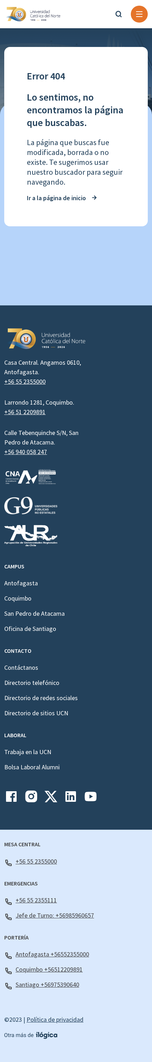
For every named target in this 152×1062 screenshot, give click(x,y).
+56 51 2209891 (25, 412)
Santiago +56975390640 (47, 984)
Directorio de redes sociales (41, 698)
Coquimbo (17, 598)
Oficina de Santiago (30, 629)
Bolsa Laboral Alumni (32, 767)
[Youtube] (90, 799)
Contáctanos (21, 667)
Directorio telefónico (31, 683)
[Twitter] (51, 799)
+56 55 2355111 (36, 900)
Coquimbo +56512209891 (49, 969)
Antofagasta (21, 583)
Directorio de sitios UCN (36, 713)
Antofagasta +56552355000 (52, 954)
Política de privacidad (55, 1019)
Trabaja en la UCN (27, 752)
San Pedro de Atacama (34, 613)
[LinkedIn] (71, 799)
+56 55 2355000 (25, 381)
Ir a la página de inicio (56, 198)
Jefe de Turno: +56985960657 (55, 915)
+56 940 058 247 (25, 452)
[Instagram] (31, 799)
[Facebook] (11, 799)
